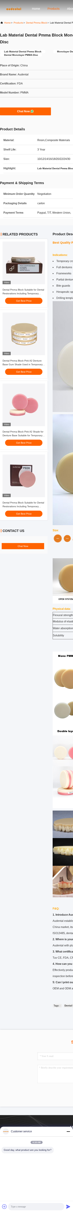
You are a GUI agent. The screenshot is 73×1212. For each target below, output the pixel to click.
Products (54, 8)
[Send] (68, 1206)
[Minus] (68, 1131)
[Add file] (4, 1206)
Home (36, 8)
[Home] (13, 8)
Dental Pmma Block (36, 22)
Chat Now (23, 111)
